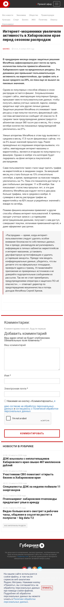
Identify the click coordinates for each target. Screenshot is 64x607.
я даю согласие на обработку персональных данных (29, 405)
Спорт (16, 19)
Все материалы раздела (15, 525)
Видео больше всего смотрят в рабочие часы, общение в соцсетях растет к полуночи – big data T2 (30, 514)
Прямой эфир (45, 3)
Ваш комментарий (15, 345)
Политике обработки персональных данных (19, 600)
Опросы (53, 19)
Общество (33, 15)
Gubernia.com (23, 556)
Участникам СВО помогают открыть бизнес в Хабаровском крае (28, 476)
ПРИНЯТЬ (47, 588)
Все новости (7, 15)
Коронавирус (8, 24)
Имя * (7, 375)
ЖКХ (34, 19)
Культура (6, 19)
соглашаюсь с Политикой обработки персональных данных (31, 410)
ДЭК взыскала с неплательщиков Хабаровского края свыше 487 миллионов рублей (31, 462)
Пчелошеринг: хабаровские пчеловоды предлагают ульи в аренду (30, 500)
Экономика (21, 15)
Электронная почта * (16, 388)
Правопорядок (47, 15)
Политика (43, 19)
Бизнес (25, 19)
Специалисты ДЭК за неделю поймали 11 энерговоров (31, 488)
